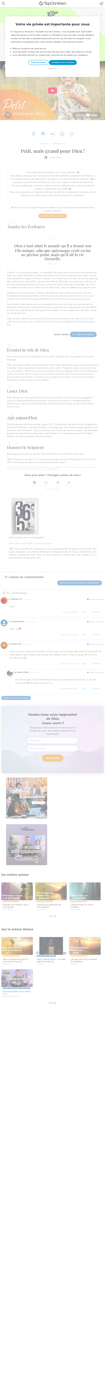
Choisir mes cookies (38, 62)
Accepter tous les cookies (63, 62)
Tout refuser (52, 69)
